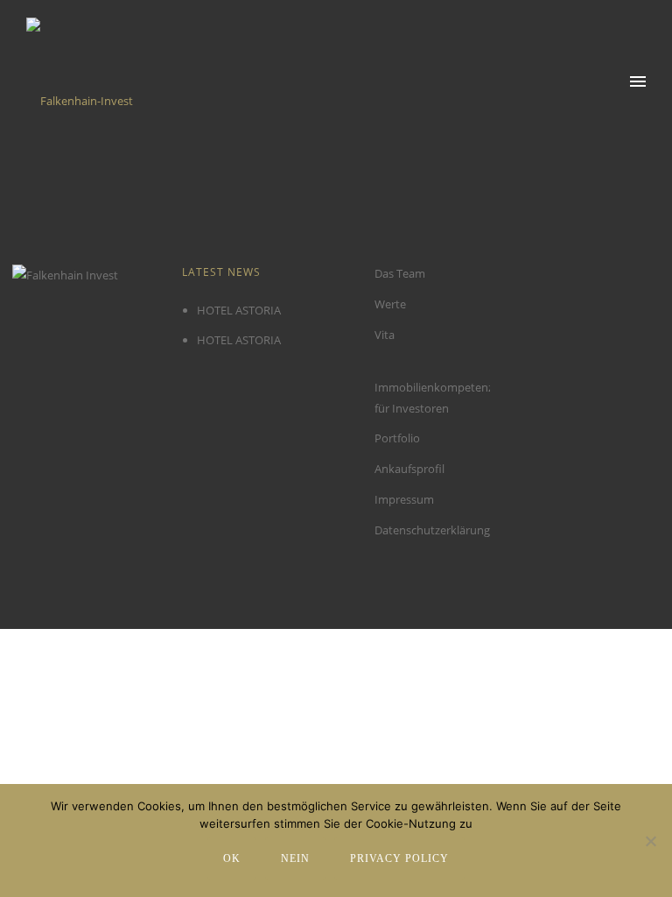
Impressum (404, 499)
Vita (384, 335)
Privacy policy (399, 858)
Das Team (399, 273)
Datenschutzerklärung (432, 530)
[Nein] (650, 841)
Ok (232, 858)
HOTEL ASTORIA (239, 310)
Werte (390, 304)
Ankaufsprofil (409, 469)
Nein (295, 858)
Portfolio (397, 438)
